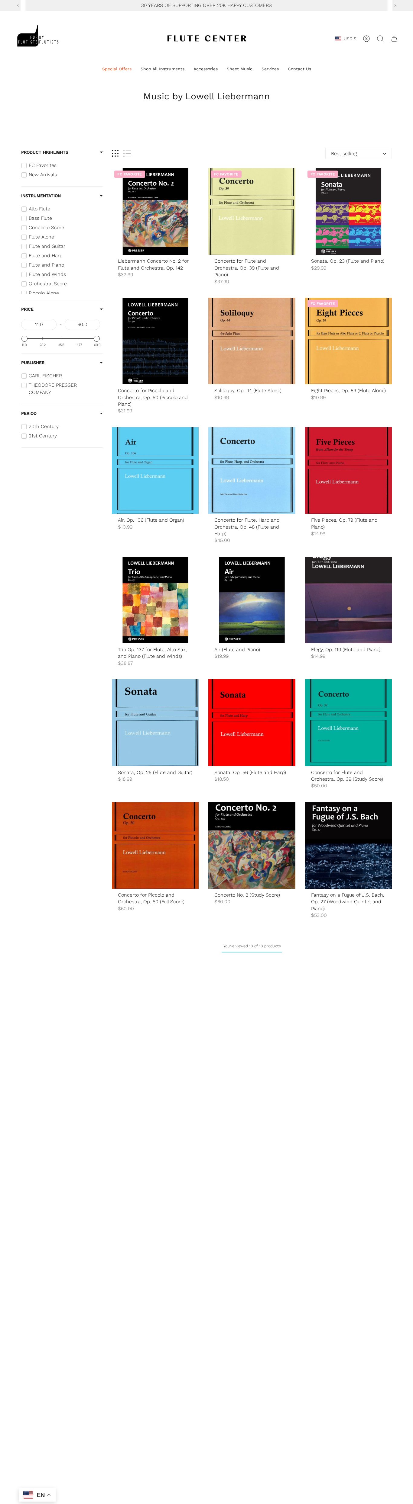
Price (27, 309)
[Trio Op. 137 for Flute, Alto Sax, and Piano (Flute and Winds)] (155, 600)
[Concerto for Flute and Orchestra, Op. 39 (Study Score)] (348, 722)
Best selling (344, 153)
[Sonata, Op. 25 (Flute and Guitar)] (155, 722)
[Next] (395, 5)
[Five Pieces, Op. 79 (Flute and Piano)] (348, 470)
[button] (117, 69)
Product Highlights (44, 152)
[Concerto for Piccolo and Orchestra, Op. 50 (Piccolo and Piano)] (155, 341)
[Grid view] (115, 153)
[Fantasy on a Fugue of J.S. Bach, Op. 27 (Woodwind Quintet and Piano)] (348, 845)
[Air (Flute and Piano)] (251, 600)
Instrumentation (41, 195)
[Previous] (18, 5)
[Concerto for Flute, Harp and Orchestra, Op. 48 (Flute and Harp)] (251, 470)
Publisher (32, 362)
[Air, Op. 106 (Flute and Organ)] (155, 470)
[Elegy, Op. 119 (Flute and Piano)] (348, 600)
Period (29, 413)
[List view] (127, 153)
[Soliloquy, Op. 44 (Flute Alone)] (251, 341)
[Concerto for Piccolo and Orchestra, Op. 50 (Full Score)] (155, 845)
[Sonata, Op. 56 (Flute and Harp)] (251, 722)
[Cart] (394, 39)
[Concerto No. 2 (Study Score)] (251, 845)
